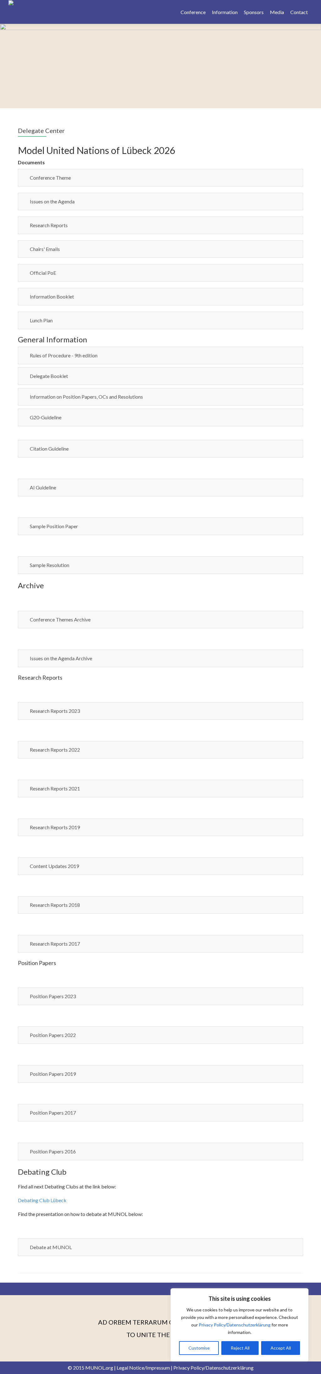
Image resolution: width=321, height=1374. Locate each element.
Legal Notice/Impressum (143, 1368)
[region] (239, 1324)
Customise (199, 1348)
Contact (299, 12)
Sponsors (254, 12)
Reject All (240, 1348)
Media (277, 12)
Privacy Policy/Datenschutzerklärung (235, 1324)
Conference (193, 12)
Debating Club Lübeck (42, 1200)
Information (225, 12)
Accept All (281, 1348)
